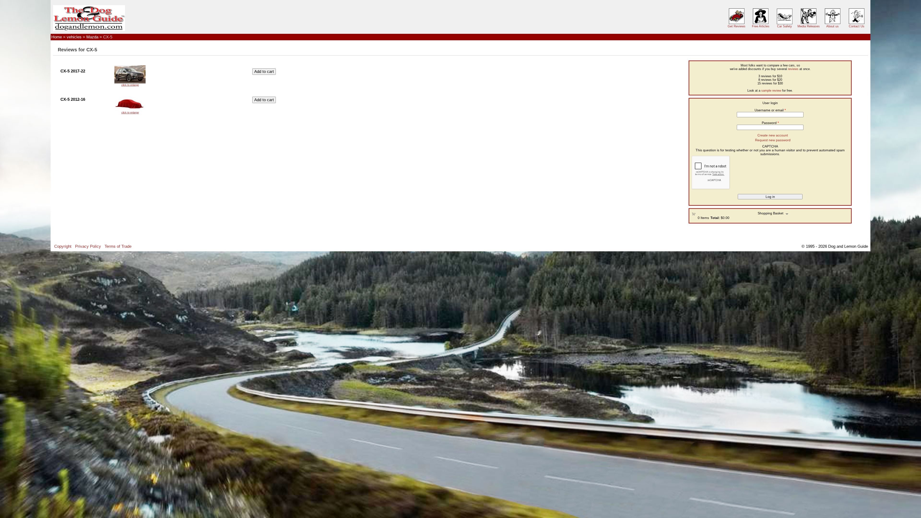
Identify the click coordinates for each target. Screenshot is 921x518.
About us (832, 26)
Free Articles (760, 26)
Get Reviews (736, 26)
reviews (793, 69)
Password (770, 123)
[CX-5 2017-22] (130, 75)
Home (56, 37)
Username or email (770, 110)
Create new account (772, 135)
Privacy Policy (88, 246)
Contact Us (856, 26)
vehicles (74, 37)
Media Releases (808, 26)
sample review (771, 90)
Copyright (62, 246)
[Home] (89, 18)
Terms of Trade (118, 246)
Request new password (773, 140)
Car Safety (784, 26)
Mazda (92, 37)
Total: (715, 218)
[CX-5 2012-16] (130, 104)
